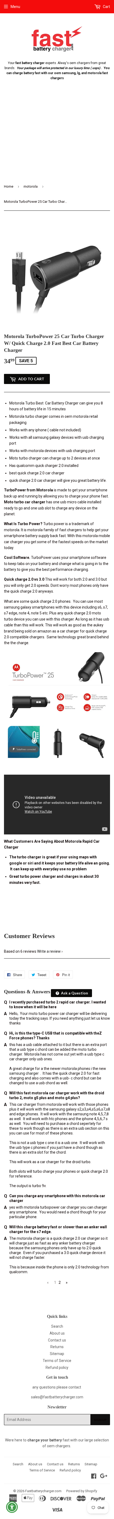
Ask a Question (74, 993)
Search (57, 1326)
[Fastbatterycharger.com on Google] (103, 1477)
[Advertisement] (57, 136)
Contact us (57, 1340)
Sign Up (100, 1420)
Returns (57, 1347)
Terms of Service (57, 1360)
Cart (106, 7)
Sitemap (57, 1354)
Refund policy (57, 1367)
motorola (31, 186)
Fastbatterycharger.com (43, 1491)
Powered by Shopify (81, 1491)
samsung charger (24, 1073)
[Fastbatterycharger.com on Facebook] (94, 1477)
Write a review (49, 951)
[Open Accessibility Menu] (12, 1507)
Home (8, 186)
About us (57, 1333)
